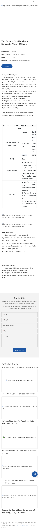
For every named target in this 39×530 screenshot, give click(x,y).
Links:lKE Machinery (22, 525)
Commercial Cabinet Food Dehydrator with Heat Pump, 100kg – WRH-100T (19, 511)
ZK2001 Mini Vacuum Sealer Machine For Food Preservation (18, 481)
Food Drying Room (8, 367)
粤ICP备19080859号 (8, 525)
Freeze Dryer (20, 367)
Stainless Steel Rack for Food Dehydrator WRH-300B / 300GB (18, 422)
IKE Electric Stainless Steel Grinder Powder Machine (19, 452)
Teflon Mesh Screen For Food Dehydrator (18, 394)
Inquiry (7, 66)
